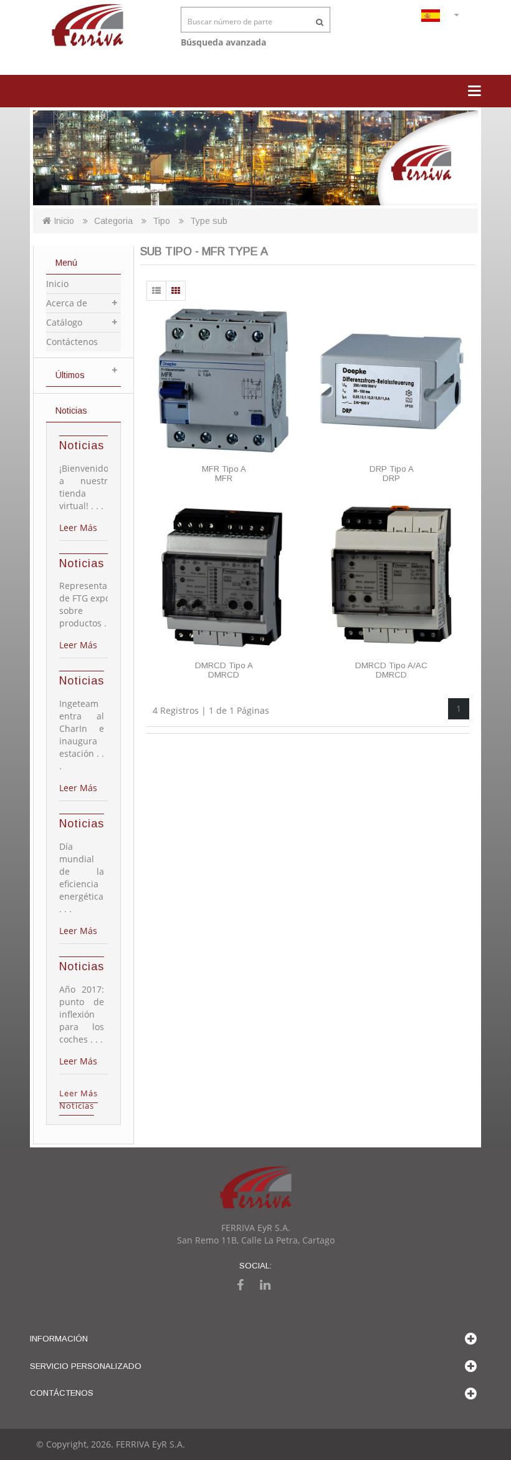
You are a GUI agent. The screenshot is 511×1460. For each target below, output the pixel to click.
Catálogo (64, 322)
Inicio (62, 221)
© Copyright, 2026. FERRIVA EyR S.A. (110, 1444)
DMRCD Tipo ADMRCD (224, 670)
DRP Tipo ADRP (392, 473)
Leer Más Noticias (78, 1099)
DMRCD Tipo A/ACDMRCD (391, 670)
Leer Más (78, 527)
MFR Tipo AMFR (224, 473)
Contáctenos (72, 342)
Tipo (161, 221)
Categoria (113, 221)
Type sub (208, 221)
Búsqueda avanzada (223, 42)
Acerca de (66, 303)
